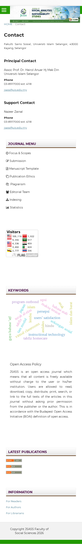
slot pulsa (12, 430)
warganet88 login (18, 264)
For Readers (13, 501)
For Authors (13, 507)
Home (8, 24)
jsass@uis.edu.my (15, 89)
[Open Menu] (4, 10)
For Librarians (15, 513)
